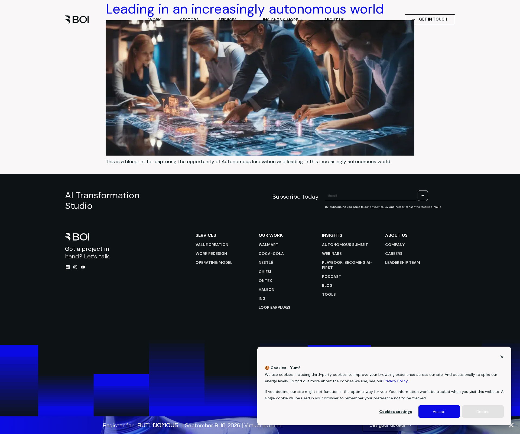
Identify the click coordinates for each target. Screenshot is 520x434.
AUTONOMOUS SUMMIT (345, 244)
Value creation (212, 244)
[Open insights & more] (303, 20)
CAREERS (393, 253)
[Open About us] (349, 20)
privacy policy (379, 207)
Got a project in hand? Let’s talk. (87, 252)
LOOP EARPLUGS (274, 307)
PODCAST (331, 276)
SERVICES (206, 235)
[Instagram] (75, 267)
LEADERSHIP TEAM (402, 262)
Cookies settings (395, 411)
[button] (511, 425)
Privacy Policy (396, 381)
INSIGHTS (332, 235)
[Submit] (423, 195)
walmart (268, 244)
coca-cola (271, 253)
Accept (439, 411)
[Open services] (241, 20)
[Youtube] (83, 267)
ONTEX (265, 280)
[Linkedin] (67, 267)
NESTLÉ (266, 262)
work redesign (211, 253)
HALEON (266, 289)
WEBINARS (332, 253)
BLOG (327, 285)
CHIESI (265, 271)
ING (262, 298)
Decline (482, 411)
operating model (214, 262)
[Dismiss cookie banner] (502, 357)
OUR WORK (271, 235)
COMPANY (395, 244)
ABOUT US (396, 235)
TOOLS (329, 294)
